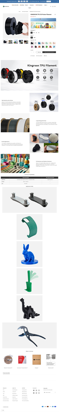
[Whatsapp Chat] (39, 393)
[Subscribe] (55, 392)
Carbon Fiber (5, 397)
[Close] (57, 1)
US (31, 32)
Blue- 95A (39, 43)
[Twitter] (39, 390)
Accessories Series (6, 400)
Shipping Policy (24, 391)
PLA (3, 389)
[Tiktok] (36, 393)
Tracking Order (24, 389)
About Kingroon (14, 389)
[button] (55, 6)
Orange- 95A (54, 43)
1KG (31, 37)
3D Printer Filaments (25, 11)
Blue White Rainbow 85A (54, 46)
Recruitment (14, 393)
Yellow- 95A (50, 43)
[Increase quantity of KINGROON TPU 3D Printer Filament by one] (35, 52)
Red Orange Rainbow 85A (50, 46)
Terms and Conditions (25, 400)
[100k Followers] (36, 390)
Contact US (14, 391)
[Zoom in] (27, 15)
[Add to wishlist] (55, 15)
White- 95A (35, 43)
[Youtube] (34, 393)
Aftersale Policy (24, 393)
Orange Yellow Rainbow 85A (39, 46)
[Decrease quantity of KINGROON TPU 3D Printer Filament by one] (32, 52)
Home (19, 11)
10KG (34, 37)
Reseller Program (15, 400)
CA (38, 32)
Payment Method (24, 397)
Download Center (24, 395)
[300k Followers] (34, 390)
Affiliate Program (15, 395)
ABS (3, 395)
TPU (3, 393)
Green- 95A (47, 43)
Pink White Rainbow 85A (32, 46)
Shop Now (48, 1)
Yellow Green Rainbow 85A (47, 46)
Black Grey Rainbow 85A (43, 46)
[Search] (51, 6)
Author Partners (14, 398)
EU (36, 32)
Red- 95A (43, 43)
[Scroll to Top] (57, 407)
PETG (4, 391)
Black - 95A (32, 43)
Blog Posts (14, 397)
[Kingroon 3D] (6, 6)
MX (34, 32)
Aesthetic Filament (6, 398)
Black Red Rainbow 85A (35, 46)
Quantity (32, 50)
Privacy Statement (25, 398)
